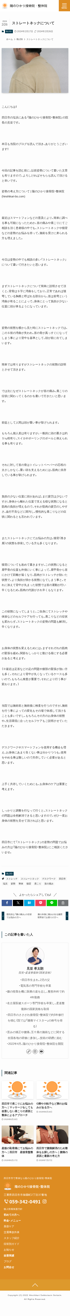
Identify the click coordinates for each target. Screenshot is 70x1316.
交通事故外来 (11, 1232)
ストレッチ (12, 878)
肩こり (37, 883)
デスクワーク (49, 878)
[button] (7, 903)
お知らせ (9, 1249)
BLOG (9, 31)
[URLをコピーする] (63, 903)
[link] (28, 1051)
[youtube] (41, 1051)
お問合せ (9, 1267)
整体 (21, 883)
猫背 (29, 883)
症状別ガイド (11, 1243)
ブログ (8, 1261)
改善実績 (9, 1255)
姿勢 (13, 883)
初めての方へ (11, 1214)
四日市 (62, 878)
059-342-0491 (25, 1201)
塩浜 (5, 883)
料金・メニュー (12, 1220)
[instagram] (35, 1051)
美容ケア (9, 1226)
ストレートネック (30, 878)
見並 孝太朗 (35, 968)
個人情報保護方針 (13, 1209)
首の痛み (48, 883)
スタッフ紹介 (11, 1237)
